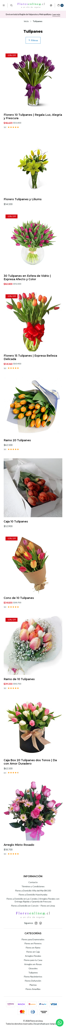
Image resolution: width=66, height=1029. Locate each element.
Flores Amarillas (33, 989)
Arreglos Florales (33, 956)
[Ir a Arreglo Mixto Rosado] (33, 811)
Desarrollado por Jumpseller (46, 1024)
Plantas (33, 985)
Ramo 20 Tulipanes (17, 440)
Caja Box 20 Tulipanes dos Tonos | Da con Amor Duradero (30, 762)
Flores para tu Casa (33, 960)
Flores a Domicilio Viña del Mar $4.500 (33, 890)
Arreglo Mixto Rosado (19, 844)
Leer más (56, 14)
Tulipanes (33, 972)
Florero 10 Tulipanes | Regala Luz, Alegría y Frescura (33, 116)
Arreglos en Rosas (33, 964)
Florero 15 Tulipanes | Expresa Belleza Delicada (30, 357)
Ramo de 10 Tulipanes (19, 679)
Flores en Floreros (33, 943)
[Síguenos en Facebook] (40, 923)
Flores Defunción (33, 980)
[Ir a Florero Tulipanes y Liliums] (33, 165)
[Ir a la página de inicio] (31, 5)
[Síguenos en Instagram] (36, 923)
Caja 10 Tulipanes (16, 521)
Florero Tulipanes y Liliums (23, 199)
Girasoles (33, 968)
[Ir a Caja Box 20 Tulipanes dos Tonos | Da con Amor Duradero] (33, 726)
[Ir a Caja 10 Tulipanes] (33, 487)
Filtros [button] (34, 40)
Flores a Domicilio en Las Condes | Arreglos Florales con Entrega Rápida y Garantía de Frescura (33, 900)
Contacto (33, 882)
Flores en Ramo (33, 947)
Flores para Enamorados (33, 939)
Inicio (26, 21)
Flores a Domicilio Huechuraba (33, 894)
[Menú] (4, 5)
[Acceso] (51, 5)
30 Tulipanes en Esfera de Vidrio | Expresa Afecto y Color (27, 277)
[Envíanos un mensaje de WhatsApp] (60, 1023)
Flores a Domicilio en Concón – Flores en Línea (33, 905)
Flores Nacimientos (33, 976)
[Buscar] (11, 5)
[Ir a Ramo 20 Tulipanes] (33, 406)
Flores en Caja (33, 951)
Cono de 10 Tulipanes (19, 597)
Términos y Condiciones (33, 886)
